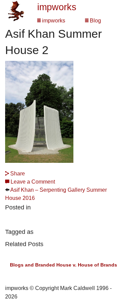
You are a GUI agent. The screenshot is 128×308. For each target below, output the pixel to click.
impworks (56, 7)
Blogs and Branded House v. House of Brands (63, 265)
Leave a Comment (32, 182)
